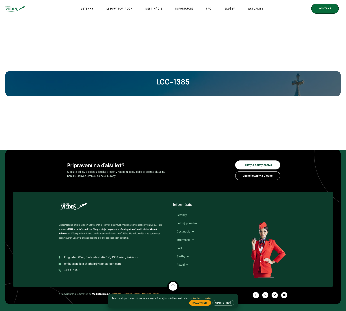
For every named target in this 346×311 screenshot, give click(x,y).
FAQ (209, 9)
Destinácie (153, 9)
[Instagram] (265, 295)
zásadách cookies (201, 298)
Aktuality (256, 9)
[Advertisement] (173, 44)
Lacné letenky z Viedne (258, 176)
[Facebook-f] (255, 295)
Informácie (184, 9)
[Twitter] (274, 295)
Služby (230, 9)
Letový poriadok (120, 9)
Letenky (87, 9)
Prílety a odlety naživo (257, 165)
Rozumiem (200, 303)
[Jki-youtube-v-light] (284, 295)
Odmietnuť (223, 303)
